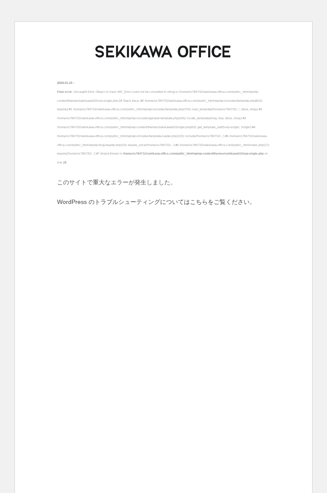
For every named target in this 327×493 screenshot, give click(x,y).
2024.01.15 (64, 82)
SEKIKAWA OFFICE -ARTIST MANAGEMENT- (163, 51)
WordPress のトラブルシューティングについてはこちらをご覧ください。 (156, 201)
